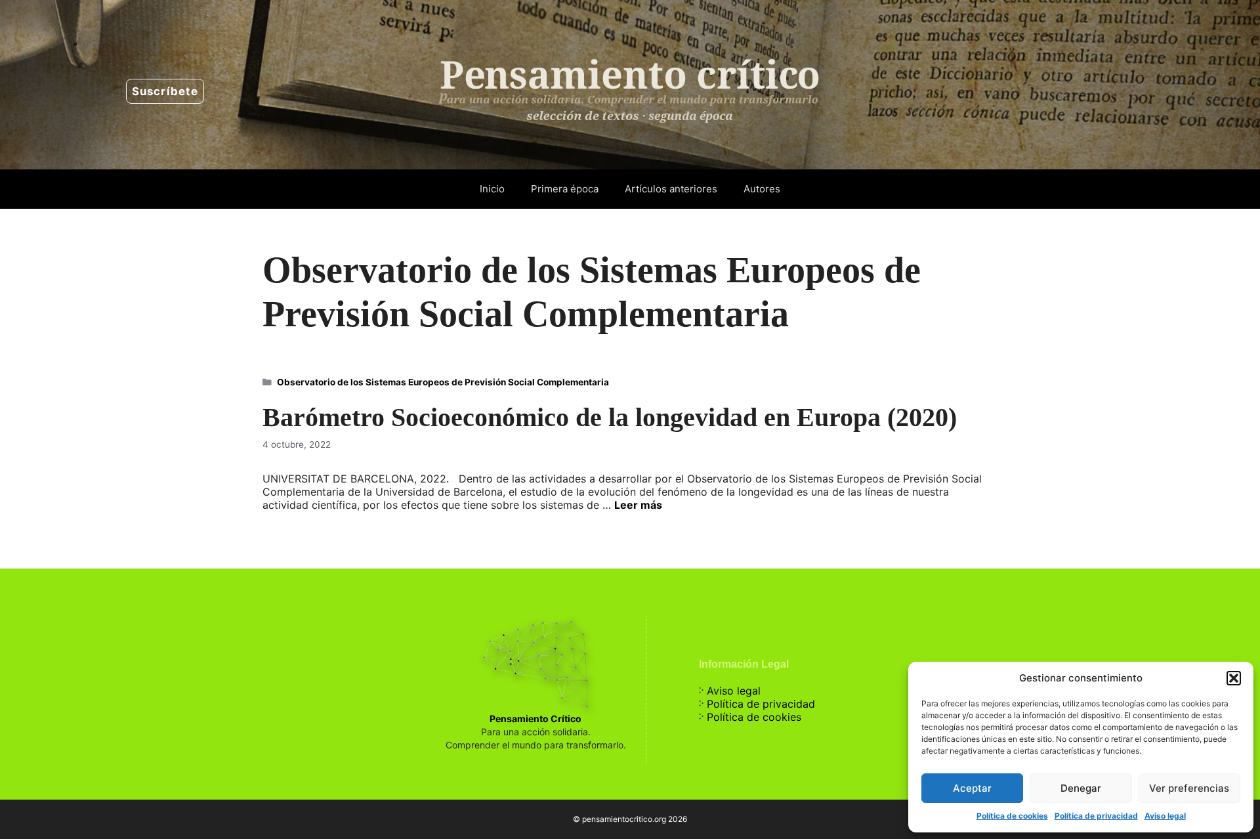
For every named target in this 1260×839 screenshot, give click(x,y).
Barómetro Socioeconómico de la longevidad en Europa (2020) (609, 417)
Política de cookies (1012, 816)
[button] (1233, 678)
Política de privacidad (1096, 816)
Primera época (564, 189)
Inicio (492, 189)
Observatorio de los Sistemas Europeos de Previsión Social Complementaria (443, 382)
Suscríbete (165, 91)
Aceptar (972, 788)
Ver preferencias (1189, 788)
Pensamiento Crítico (535, 718)
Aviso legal (1165, 816)
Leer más (638, 504)
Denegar (1080, 788)
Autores (762, 189)
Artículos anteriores (671, 189)
